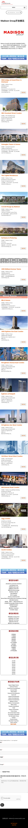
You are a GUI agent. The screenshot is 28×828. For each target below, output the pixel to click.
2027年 (13, 674)
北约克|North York (13, 585)
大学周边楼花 (13, 650)
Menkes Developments (13, 703)
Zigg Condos (5, 518)
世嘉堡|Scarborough (13, 587)
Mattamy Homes (14, 701)
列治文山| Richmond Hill (13, 596)
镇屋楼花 (13, 647)
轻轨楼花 (13, 641)
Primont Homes (13, 719)
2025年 (13, 670)
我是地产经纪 (6, 771)
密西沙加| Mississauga (13, 590)
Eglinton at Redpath (8, 394)
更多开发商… (14, 724)
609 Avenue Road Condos (10, 487)
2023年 (13, 667)
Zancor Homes (13, 722)
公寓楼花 (13, 649)
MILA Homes (5, 300)
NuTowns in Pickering (9, 238)
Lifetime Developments (13, 699)
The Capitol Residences (9, 175)
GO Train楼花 (14, 642)
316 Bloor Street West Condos (11, 456)
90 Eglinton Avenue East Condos (12, 362)
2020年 (13, 662)
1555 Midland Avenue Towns (11, 269)
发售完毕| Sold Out (13, 621)
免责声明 (14, 825)
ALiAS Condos (6, 550)
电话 (2, 757)
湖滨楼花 (13, 644)
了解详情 (23, 92)
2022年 (13, 665)
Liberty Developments (13, 698)
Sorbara (13, 717)
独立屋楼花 (13, 645)
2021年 (13, 664)
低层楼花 (13, 637)
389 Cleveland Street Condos (11, 113)
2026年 (13, 672)
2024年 (13, 669)
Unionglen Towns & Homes (10, 144)
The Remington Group (14, 716)
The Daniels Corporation (13, 714)
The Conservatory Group (13, 712)
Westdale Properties (14, 721)
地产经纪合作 (14, 823)
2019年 (13, 661)
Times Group (14, 711)
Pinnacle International (14, 706)
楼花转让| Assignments (13, 623)
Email (2, 764)
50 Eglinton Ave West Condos (11, 425)
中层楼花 (13, 636)
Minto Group (14, 704)
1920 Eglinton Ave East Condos (12, 331)
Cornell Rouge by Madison (10, 207)
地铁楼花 (13, 639)
